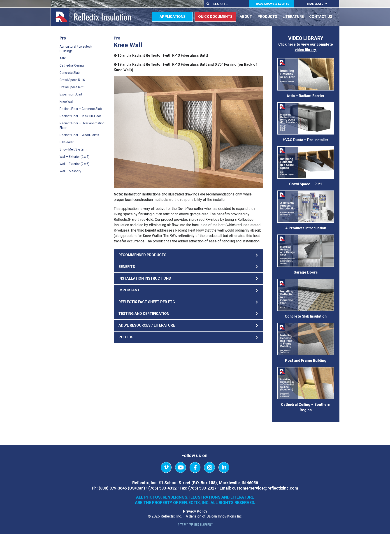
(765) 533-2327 (202, 488)
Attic (63, 58)
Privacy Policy (195, 511)
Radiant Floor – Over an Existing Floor (82, 125)
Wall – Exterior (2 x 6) (74, 164)
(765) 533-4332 (162, 488)
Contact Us (320, 16)
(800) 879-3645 (113, 488)
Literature (293, 16)
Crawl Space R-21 (72, 87)
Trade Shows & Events (271, 3)
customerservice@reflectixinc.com (265, 488)
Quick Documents (215, 16)
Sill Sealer (67, 142)
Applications (173, 16)
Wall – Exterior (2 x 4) (74, 156)
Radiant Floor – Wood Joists (79, 135)
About (246, 16)
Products (267, 16)
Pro (63, 38)
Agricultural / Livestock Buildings (76, 49)
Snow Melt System (73, 149)
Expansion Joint (71, 94)
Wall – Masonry (70, 171)
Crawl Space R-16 (72, 80)
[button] (188, 255)
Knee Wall (66, 101)
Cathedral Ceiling (72, 65)
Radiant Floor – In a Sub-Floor (80, 116)
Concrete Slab (70, 72)
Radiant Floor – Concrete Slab (81, 109)
